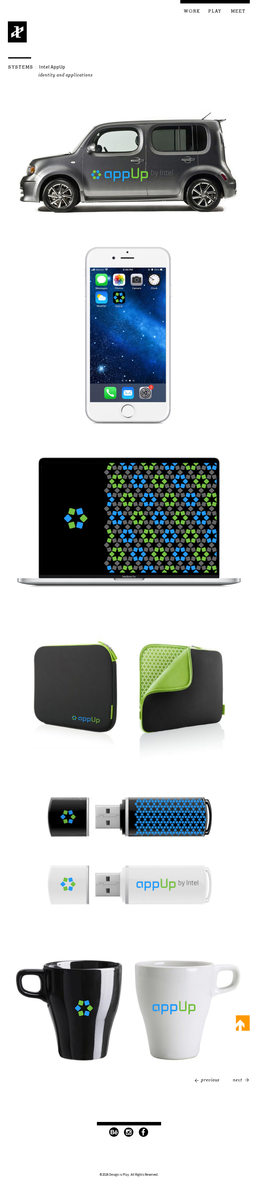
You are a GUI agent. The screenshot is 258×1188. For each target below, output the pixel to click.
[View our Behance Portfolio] (114, 1132)
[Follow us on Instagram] (128, 1132)
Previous (210, 1080)
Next (237, 1080)
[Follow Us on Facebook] (144, 1132)
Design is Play (17, 31)
